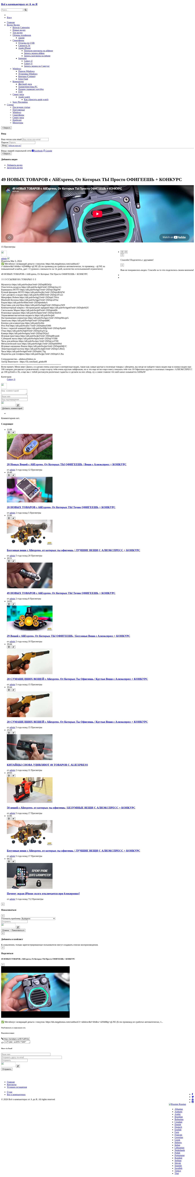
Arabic (178, 1114)
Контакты (11, 1084)
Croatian (178, 1122)
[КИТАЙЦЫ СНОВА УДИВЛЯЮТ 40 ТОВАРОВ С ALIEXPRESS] (30, 759)
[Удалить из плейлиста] (13, 432)
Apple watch (24, 97)
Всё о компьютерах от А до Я (19, 4)
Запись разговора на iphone (37, 56)
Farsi (177, 1132)
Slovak (178, 1163)
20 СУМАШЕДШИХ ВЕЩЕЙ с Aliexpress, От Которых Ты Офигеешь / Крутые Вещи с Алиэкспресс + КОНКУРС (77, 678)
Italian (177, 1145)
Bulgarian (179, 1119)
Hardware (17, 120)
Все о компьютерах (16, 1094)
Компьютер (18, 81)
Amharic (178, 1111)
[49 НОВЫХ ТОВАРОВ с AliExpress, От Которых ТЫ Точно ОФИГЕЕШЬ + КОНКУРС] (30, 587)
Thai (177, 1173)
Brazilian (179, 1117)
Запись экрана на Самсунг (37, 66)
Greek (177, 1140)
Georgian (179, 1137)
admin (4, 258)
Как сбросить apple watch (36, 99)
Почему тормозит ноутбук (31, 89)
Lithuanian (179, 1147)
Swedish (178, 1168)
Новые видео (19, 30)
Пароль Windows (26, 71)
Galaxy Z (28, 61)
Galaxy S (28, 63)
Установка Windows (27, 74)
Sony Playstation (20, 102)
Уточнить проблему (11, 918)
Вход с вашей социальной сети (16, 151)
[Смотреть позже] (9, 432)
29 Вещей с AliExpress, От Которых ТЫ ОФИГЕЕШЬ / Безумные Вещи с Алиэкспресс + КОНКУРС (68, 635)
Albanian (179, 1109)
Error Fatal (23, 79)
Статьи (10, 104)
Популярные (19, 110)
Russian (182, 1104)
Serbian (178, 1160)
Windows (17, 68)
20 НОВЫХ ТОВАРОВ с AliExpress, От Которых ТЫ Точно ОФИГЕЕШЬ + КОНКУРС (61, 507)
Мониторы (18, 122)
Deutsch (178, 1127)
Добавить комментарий (12, 408)
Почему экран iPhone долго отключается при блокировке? (43, 893)
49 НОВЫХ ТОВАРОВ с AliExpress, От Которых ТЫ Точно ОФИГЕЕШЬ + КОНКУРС (61, 593)
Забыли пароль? (14, 145)
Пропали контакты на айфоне (38, 50)
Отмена (5, 930)
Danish (178, 1124)
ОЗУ (20, 92)
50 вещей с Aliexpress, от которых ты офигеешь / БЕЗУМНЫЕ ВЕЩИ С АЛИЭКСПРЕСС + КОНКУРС (71, 807)
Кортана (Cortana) (26, 76)
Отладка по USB (26, 43)
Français (178, 1135)
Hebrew (178, 1142)
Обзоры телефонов (22, 35)
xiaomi (21, 38)
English (178, 1129)
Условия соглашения (17, 1087)
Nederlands (180, 1150)
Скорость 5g (24, 45)
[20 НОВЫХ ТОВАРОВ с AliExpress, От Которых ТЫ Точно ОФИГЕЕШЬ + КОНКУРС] (30, 501)
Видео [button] (10, 25)
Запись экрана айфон (34, 53)
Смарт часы (18, 94)
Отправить (6, 1069)
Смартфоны (18, 40)
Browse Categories (21, 27)
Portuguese (180, 1155)
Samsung (22, 58)
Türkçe (178, 1171)
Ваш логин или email (11, 139)
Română (178, 1158)
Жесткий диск (25, 84)
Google (48, 151)
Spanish (178, 1165)
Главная (11, 22)
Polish (177, 1153)
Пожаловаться (18, 930)
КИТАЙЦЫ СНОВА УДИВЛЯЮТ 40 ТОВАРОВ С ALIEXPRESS (47, 764)
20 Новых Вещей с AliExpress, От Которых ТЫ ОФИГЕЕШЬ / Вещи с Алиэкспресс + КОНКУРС (66, 464)
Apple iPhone (24, 48)
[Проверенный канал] (8, 258)
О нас (9, 1092)
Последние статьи (21, 107)
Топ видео (18, 32)
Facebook (38, 151)
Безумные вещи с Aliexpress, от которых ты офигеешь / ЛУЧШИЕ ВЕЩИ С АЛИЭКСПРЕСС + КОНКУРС (73, 550)
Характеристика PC (28, 86)
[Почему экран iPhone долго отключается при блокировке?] (30, 888)
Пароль (4, 142)
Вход (9, 17)
